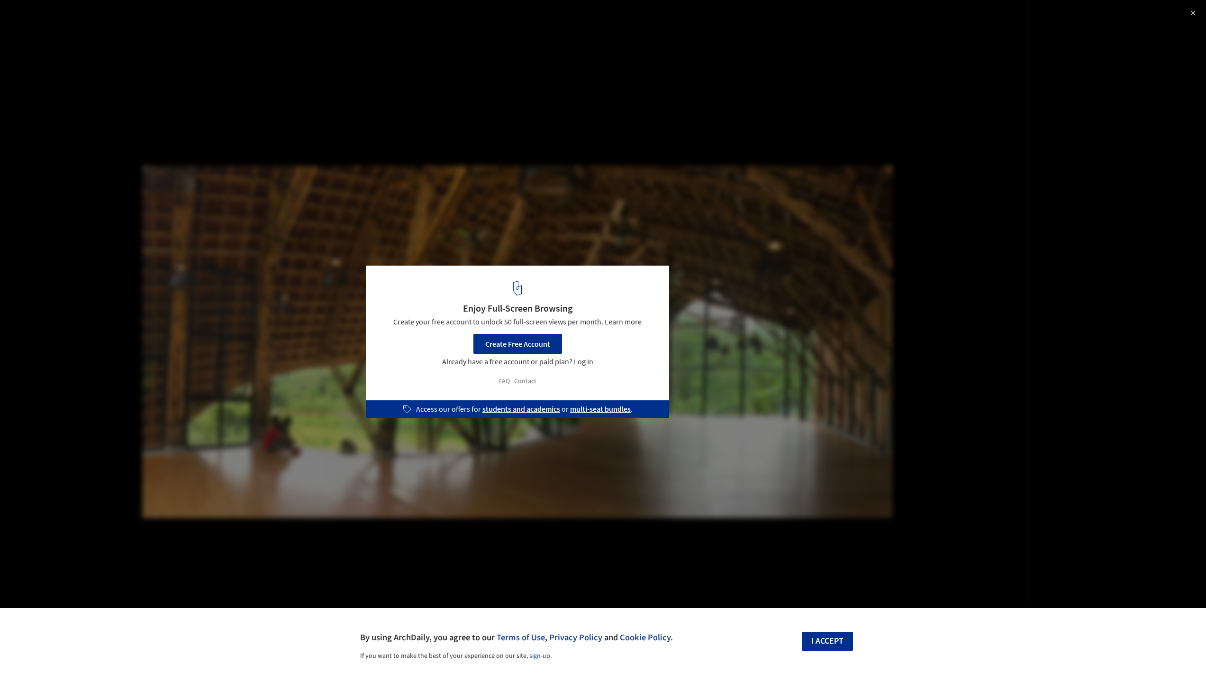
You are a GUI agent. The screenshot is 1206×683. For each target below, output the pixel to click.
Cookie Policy (645, 637)
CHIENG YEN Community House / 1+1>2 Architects (129, 17)
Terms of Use (521, 637)
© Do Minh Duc (32, 33)
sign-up (539, 656)
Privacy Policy (575, 637)
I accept (827, 641)
